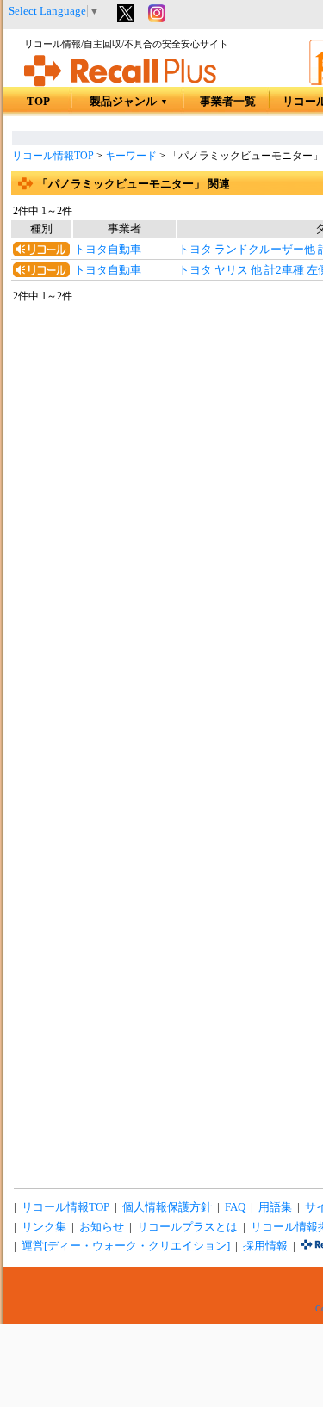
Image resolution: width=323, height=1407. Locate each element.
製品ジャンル (129, 102)
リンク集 (44, 1227)
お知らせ (101, 1227)
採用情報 (265, 1246)
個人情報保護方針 (167, 1207)
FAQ (235, 1207)
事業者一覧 (228, 102)
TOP (38, 102)
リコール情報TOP (53, 156)
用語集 (275, 1207)
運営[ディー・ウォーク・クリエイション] (126, 1246)
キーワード (131, 156)
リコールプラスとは (187, 1227)
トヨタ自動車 (107, 250)
